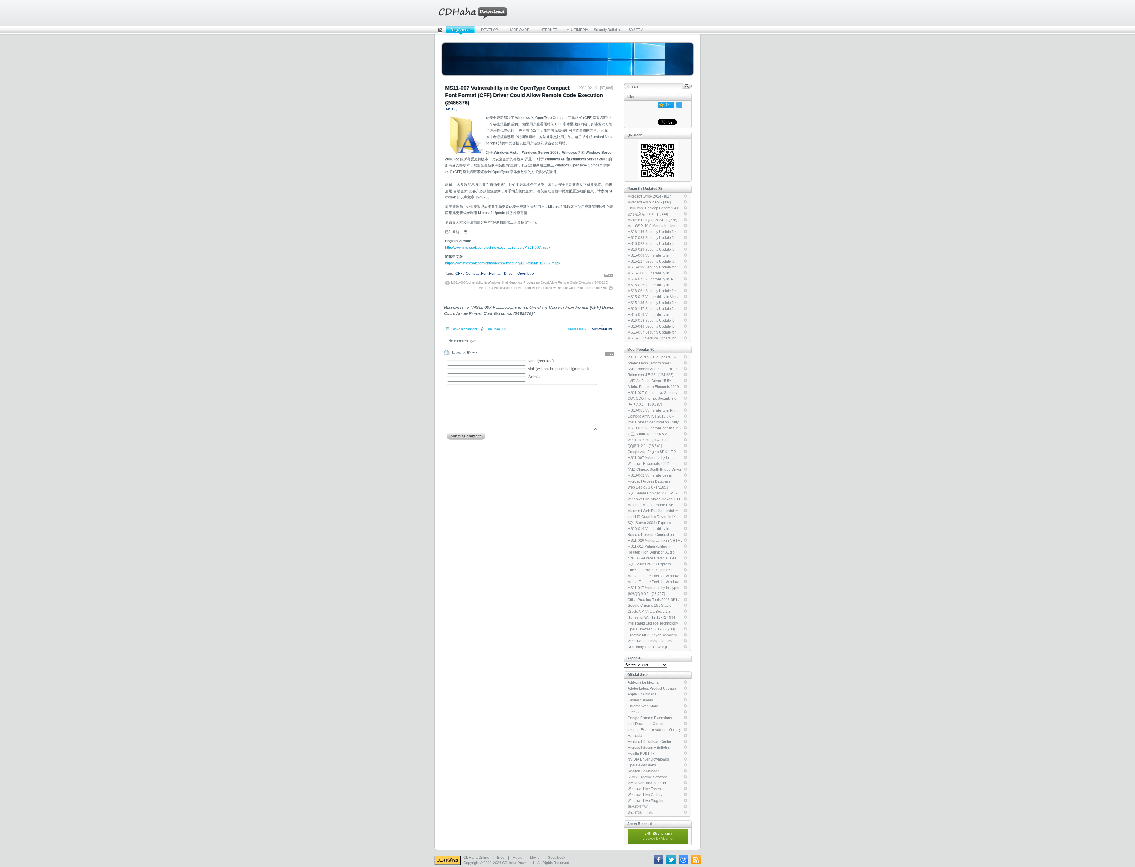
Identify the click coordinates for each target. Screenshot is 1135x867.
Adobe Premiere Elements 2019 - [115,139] (654, 387)
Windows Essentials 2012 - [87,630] (649, 464)
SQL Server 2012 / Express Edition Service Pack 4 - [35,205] (654, 564)
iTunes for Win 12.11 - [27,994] (652, 617)
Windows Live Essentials (647, 789)
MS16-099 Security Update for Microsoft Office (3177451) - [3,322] (652, 267)
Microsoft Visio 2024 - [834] (649, 202)
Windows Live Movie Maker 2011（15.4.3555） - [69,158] (654, 499)
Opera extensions (642, 765)
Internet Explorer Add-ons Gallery (654, 730)
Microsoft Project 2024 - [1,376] (652, 220)
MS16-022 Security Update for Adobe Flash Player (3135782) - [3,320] (653, 244)
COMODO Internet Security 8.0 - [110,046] (653, 399)
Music (517, 857)
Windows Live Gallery (645, 795)
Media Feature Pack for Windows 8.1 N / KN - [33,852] (654, 576)
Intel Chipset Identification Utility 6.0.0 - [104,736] (653, 422)
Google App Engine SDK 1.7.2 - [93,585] (653, 452)
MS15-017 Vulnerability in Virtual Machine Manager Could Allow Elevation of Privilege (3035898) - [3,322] (654, 297)
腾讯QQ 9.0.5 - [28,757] (646, 594)
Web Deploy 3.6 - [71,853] (648, 487)
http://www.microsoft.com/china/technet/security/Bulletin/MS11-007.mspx (502, 263)
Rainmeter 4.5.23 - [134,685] (650, 375)
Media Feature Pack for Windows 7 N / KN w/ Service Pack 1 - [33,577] (654, 582)
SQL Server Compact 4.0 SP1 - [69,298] (652, 493)
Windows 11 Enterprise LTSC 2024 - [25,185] (651, 641)
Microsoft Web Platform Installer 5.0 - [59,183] (653, 511)
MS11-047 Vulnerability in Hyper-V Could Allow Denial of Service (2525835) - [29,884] (654, 588)
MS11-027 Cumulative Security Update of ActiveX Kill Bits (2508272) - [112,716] (652, 393)
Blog (501, 857)
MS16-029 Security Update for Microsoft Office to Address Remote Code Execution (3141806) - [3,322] (652, 250)
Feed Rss (440, 30)
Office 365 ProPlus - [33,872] (650, 570)
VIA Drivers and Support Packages (647, 783)
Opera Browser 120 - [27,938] (651, 629)
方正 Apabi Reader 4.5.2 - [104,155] (648, 434)
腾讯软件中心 (638, 807)
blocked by (658, 836)
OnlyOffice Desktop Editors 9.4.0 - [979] (654, 208)
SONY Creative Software (647, 777)
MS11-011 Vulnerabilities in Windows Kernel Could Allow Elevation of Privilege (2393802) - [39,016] (654, 546)
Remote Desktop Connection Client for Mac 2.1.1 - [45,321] (651, 535)
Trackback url (496, 329)
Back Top (609, 275)
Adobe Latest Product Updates (652, 688)
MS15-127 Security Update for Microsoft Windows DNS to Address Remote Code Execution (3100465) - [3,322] (654, 261)
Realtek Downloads (643, 771)
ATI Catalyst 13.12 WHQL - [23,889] (649, 647)
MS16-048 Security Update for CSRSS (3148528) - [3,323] (652, 326)
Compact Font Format (483, 273)
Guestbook (556, 857)
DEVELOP (489, 30)
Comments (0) (602, 328)
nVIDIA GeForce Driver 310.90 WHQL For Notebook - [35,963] (652, 558)
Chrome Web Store (643, 706)
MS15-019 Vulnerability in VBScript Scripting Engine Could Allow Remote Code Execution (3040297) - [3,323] (654, 315)
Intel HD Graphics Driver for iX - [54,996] (653, 517)
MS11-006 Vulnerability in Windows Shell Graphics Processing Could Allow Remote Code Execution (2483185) (529, 282)
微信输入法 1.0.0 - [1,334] (648, 214)
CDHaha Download (518, 863)
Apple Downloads (642, 694)
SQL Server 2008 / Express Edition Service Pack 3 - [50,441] (654, 523)
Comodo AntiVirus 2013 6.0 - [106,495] (651, 416)
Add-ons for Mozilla (643, 682)
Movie (535, 857)
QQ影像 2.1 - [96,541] (645, 446)
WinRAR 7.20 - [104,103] (647, 440)
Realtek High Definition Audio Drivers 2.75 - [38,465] (651, 552)
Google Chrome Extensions (650, 718)
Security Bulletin (607, 30)
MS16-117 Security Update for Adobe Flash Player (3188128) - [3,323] (653, 338)
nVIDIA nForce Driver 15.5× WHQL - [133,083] (649, 381)
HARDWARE (518, 30)
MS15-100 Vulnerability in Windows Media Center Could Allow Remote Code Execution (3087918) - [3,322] (652, 273)
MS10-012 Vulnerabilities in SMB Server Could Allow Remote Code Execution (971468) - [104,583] (655, 428)
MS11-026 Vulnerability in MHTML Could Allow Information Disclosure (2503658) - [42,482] (655, 540)
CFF (458, 273)
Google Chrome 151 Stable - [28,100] (651, 606)
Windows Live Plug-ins (646, 801)
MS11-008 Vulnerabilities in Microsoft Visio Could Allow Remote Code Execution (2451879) (543, 287)
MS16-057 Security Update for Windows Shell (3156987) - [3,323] (652, 332)
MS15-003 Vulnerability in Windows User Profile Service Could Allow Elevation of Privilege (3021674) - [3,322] (655, 255)
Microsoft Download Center (649, 742)
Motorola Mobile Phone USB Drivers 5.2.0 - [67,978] (650, 505)
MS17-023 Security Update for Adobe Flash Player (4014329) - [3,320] (653, 238)
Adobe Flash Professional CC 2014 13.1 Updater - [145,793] (652, 363)
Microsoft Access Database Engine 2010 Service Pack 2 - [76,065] (651, 481)
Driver (509, 273)
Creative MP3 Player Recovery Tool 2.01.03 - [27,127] (652, 635)
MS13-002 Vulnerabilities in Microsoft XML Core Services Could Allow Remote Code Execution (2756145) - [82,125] (652, 475)
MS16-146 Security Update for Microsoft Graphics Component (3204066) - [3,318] (652, 232)
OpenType (525, 273)
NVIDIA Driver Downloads (648, 759)
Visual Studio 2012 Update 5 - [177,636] (652, 357)
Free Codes (637, 712)
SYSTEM (636, 30)
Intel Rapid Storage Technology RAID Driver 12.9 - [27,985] (653, 623)
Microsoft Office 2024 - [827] (650, 196)
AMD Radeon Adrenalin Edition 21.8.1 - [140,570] (653, 369)
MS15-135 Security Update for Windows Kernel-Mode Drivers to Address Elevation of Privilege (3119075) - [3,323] (654, 303)
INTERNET (548, 30)
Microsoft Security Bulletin (648, 747)
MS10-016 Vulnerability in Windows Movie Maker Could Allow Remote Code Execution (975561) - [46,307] (652, 529)
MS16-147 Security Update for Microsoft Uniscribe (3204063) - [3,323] (653, 309)
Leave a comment (464, 329)
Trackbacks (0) (577, 328)
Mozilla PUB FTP (641, 753)
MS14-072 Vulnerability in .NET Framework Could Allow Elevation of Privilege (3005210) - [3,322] (655, 279)
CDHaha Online (476, 857)
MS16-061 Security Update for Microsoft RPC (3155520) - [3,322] (655, 291)
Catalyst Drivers (640, 700)
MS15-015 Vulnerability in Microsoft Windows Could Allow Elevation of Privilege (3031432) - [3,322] (654, 285)
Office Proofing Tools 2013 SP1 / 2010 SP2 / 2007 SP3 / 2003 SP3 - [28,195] (654, 600)
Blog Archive (460, 30)
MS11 (450, 109)
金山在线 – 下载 (640, 813)
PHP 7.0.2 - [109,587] (645, 404)
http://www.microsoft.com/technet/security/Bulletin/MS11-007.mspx (497, 247)
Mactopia (635, 736)
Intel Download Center (646, 724)
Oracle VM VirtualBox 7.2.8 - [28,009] (650, 611)
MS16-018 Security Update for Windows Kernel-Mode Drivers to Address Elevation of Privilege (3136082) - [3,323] (654, 320)
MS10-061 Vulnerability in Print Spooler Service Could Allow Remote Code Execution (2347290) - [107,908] (652, 410)
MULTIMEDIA (577, 30)
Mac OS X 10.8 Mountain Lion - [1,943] (652, 226)
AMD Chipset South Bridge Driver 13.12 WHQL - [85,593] (654, 470)
